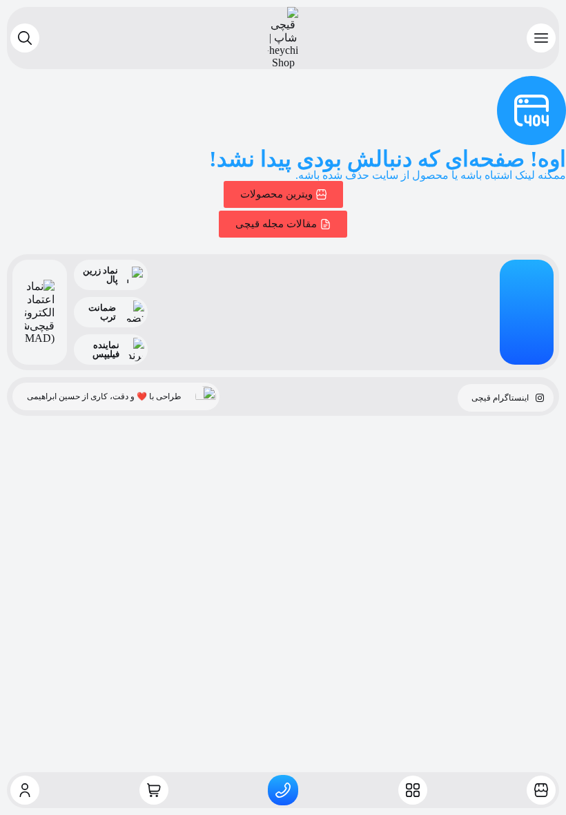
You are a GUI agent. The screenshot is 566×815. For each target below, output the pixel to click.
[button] (541, 37)
